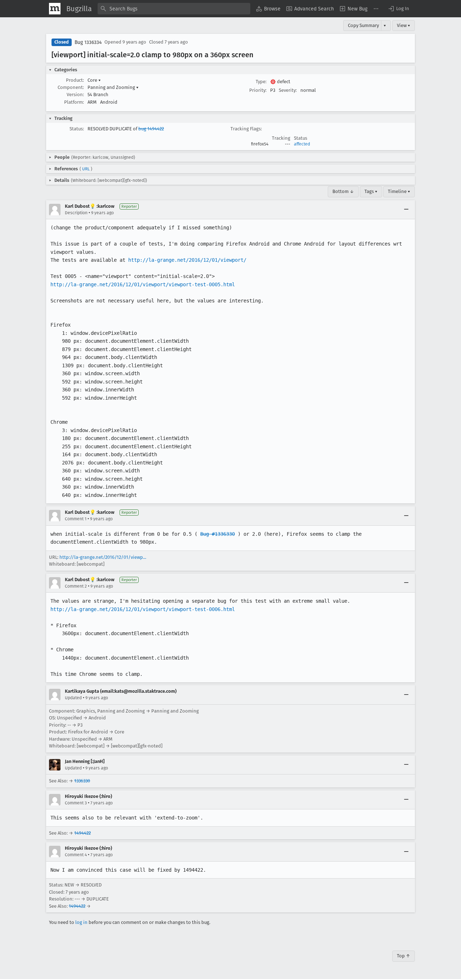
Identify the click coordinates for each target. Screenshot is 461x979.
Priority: (258, 90)
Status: (77, 128)
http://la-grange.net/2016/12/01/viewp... (102, 557)
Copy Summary (363, 25)
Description (76, 212)
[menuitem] (268, 8)
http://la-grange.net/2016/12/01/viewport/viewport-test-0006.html (142, 609)
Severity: (288, 90)
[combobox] (174, 8)
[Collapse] (406, 209)
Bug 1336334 (88, 42)
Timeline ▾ (399, 191)
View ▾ (403, 25)
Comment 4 (76, 854)
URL (86, 168)
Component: (71, 87)
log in (81, 922)
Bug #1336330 (217, 534)
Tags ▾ (370, 191)
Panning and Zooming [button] (113, 87)
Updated (73, 697)
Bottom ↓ (343, 191)
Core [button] (94, 80)
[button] (398, 8)
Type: (261, 81)
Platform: (74, 102)
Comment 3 (76, 802)
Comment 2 (76, 586)
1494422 (82, 833)
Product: (75, 80)
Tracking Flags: (246, 128)
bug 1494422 (151, 128)
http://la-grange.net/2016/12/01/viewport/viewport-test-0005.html (142, 284)
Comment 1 (75, 518)
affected (302, 144)
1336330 (82, 780)
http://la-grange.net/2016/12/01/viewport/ (187, 260)
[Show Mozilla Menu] (55, 8)
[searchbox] (174, 8)
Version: (75, 94)
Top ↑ (403, 955)
